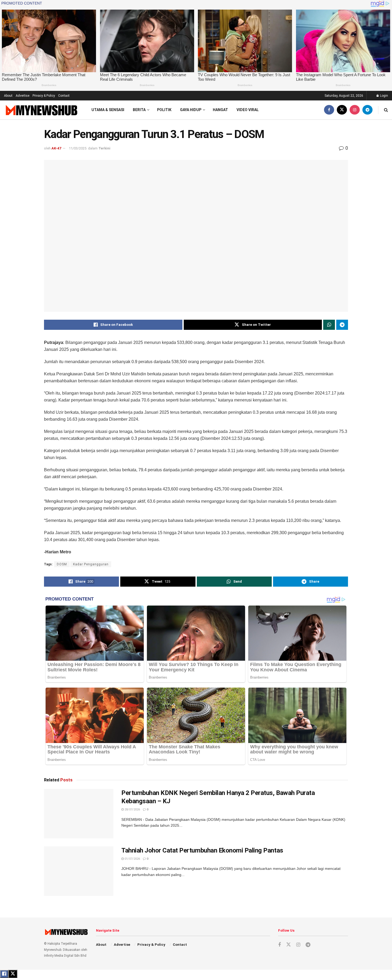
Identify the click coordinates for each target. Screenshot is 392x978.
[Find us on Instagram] (355, 109)
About (8, 96)
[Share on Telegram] (342, 325)
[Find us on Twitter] (342, 109)
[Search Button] (386, 109)
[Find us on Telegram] (367, 109)
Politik (164, 110)
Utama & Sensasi (107, 110)
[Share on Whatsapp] (329, 325)
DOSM (62, 564)
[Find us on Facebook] (329, 109)
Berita (139, 110)
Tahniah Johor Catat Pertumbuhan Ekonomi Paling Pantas (202, 850)
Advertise (22, 96)
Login (383, 96)
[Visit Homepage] (41, 110)
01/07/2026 (132, 859)
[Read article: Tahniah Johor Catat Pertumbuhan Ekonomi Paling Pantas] (78, 871)
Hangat (220, 110)
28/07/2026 (132, 809)
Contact (64, 96)
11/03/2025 (77, 148)
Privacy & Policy (44, 96)
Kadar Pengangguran (91, 564)
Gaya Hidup (190, 110)
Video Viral (248, 110)
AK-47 (56, 148)
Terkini (104, 148)
